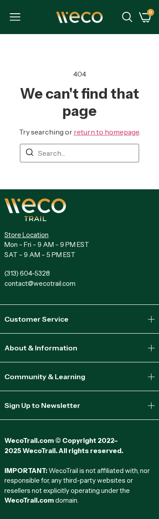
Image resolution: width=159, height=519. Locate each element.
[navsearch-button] (127, 18)
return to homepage (106, 131)
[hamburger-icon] (15, 18)
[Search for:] (79, 153)
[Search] (29, 153)
